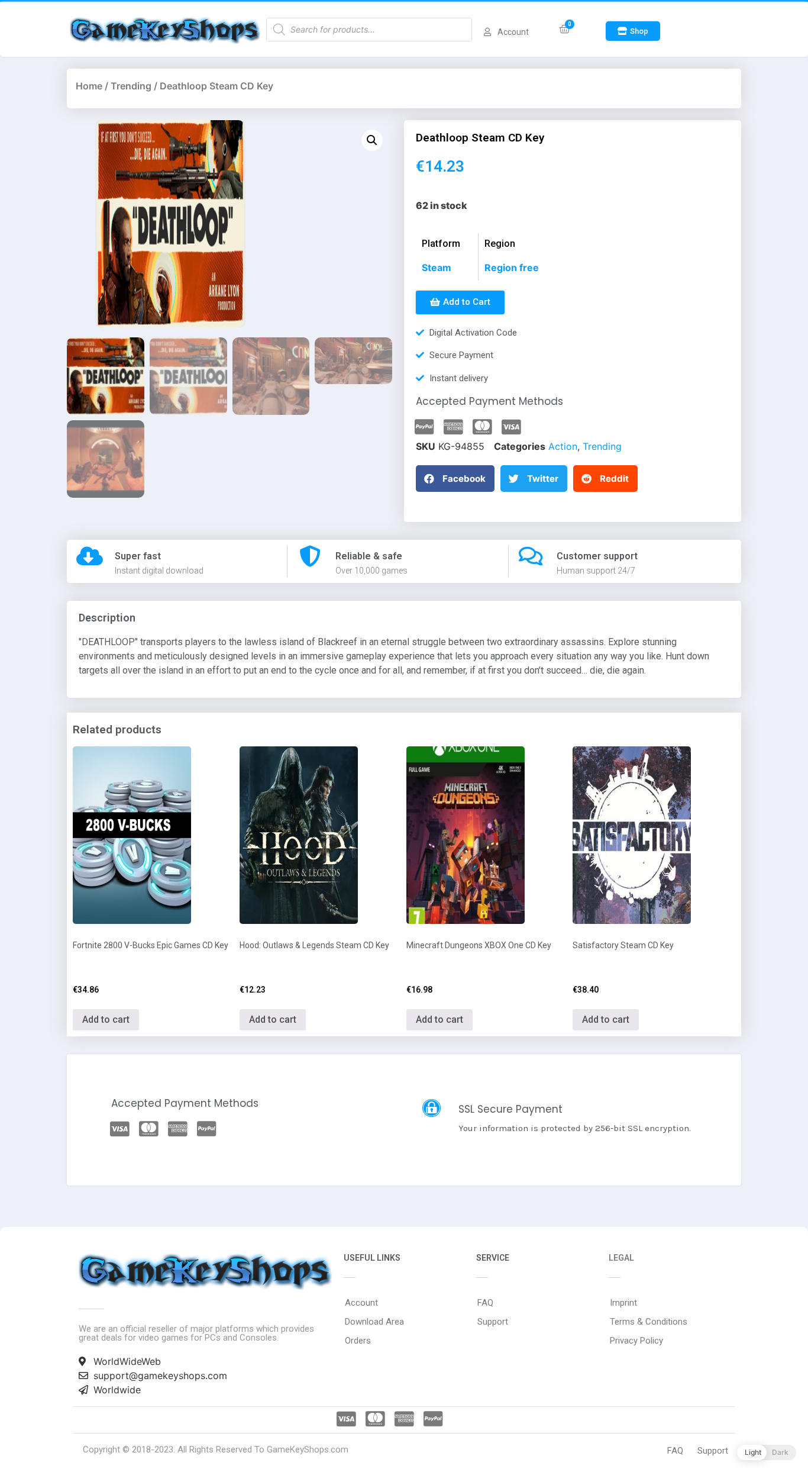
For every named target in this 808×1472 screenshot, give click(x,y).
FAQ (485, 1302)
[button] (633, 31)
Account (361, 1302)
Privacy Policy (636, 1340)
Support (492, 1321)
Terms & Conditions (648, 1321)
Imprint (623, 1302)
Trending (131, 86)
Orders (358, 1340)
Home (89, 86)
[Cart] (564, 29)
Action (562, 446)
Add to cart (106, 1019)
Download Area (374, 1321)
